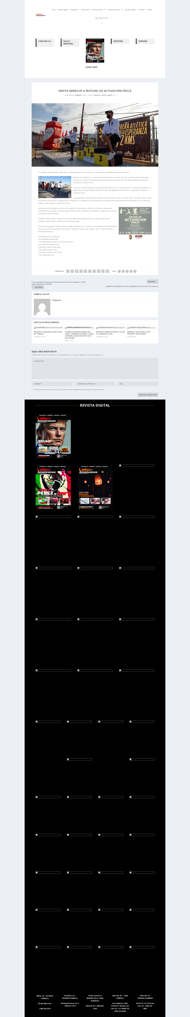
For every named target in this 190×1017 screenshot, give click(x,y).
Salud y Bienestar (114, 10)
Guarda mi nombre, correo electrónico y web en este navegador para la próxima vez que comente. (69, 389)
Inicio (53, 10)
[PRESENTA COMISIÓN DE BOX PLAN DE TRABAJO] (48, 328)
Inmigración (74, 10)
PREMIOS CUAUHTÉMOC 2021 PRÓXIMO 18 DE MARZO (139, 333)
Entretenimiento (97, 10)
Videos (149, 10)
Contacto (141, 10)
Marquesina (85, 10)
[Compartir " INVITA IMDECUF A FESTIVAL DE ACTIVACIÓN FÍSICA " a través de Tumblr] (81, 271)
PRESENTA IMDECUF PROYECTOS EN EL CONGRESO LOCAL (110, 333)
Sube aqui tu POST (101, 18)
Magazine (78, 95)
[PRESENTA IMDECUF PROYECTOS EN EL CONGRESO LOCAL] (110, 328)
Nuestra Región (130, 10)
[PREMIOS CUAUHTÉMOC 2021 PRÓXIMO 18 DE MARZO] (141, 328)
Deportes (97, 95)
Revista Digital (63, 10)
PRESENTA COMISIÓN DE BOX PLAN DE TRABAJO (48, 333)
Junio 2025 (91, 67)
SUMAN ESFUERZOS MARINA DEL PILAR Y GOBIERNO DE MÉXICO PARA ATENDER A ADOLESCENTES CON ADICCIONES (79, 335)
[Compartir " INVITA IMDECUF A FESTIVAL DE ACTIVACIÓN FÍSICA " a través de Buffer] (94, 271)
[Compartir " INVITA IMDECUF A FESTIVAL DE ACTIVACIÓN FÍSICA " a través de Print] (107, 271)
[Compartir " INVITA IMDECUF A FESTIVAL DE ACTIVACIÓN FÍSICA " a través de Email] (103, 271)
